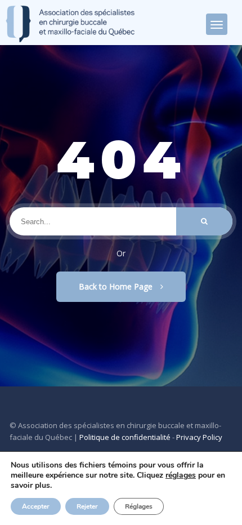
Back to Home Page (117, 286)
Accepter (36, 506)
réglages (180, 475)
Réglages (139, 506)
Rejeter (87, 506)
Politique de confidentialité (125, 437)
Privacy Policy (199, 437)
